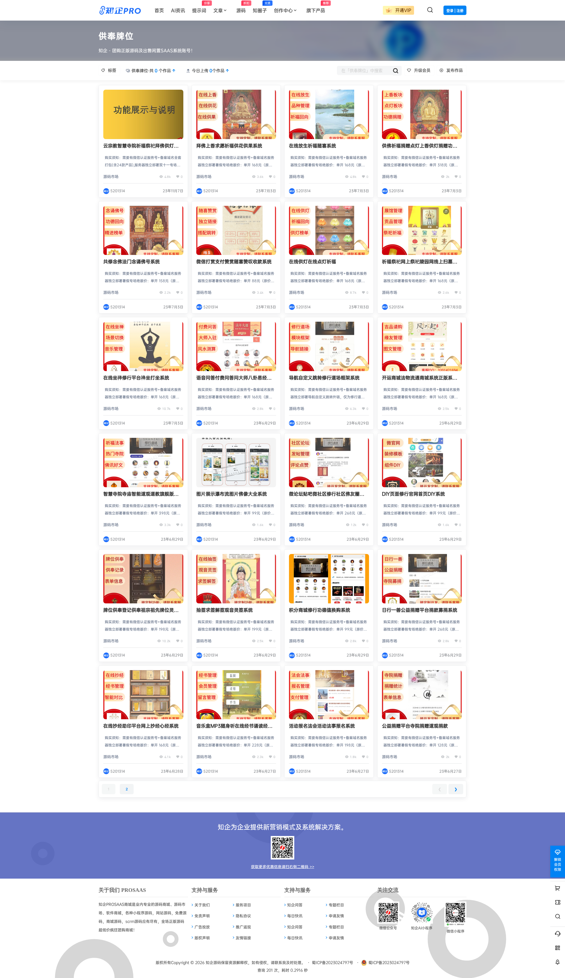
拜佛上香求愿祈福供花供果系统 (229, 145)
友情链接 (243, 937)
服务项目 (243, 904)
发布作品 (454, 70)
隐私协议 (243, 915)
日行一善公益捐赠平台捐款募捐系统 (419, 610)
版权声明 (202, 937)
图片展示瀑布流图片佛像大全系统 (231, 493)
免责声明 (202, 915)
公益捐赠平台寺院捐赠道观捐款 (415, 725)
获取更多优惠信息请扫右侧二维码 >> (282, 866)
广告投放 (202, 926)
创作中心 (283, 10)
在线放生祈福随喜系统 (312, 145)
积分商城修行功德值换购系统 (319, 610)
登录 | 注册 (454, 11)
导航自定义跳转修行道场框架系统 (324, 377)
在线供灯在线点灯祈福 (312, 261)
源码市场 (111, 176)
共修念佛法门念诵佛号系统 (131, 261)
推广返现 (243, 926)
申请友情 (336, 915)
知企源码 (213, 962)
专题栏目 (336, 904)
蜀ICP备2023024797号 (332, 962)
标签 (112, 70)
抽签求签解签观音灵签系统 (224, 610)
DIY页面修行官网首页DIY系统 (413, 493)
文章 (218, 10)
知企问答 (295, 904)
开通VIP (402, 10)
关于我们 (202, 904)
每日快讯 (295, 915)
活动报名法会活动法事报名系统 (322, 725)
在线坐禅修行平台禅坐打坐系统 (136, 377)
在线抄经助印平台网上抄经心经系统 (141, 725)
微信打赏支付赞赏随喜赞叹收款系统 (234, 261)
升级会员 (422, 70)
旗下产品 (317, 7)
